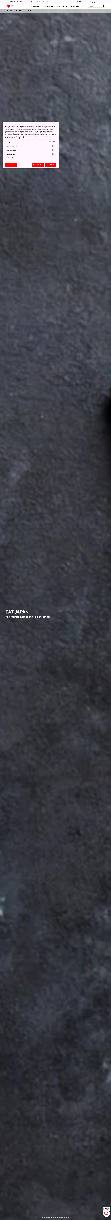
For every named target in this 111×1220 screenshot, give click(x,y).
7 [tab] (55, 1217)
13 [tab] (68, 1217)
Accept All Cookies (50, 164)
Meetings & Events (19, 2)
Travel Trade (46, 2)
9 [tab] (60, 1217)
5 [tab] (51, 1217)
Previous (2, 614)
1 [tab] (42, 1217)
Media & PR (9, 2)
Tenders (39, 2)
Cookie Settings (12, 157)
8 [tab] (57, 1217)
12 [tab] (66, 1217)
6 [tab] (53, 1217)
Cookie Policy (23, 137)
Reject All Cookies (37, 164)
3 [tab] (47, 1217)
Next (109, 614)
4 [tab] (49, 1217)
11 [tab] (64, 1217)
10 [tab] (62, 1217)
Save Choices (11, 164)
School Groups (31, 2)
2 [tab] (44, 1217)
